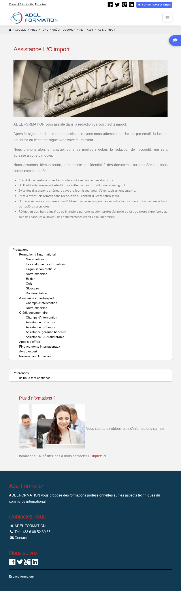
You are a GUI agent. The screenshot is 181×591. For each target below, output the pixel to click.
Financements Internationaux (39, 346)
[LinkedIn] (131, 4)
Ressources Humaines (35, 356)
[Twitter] (117, 4)
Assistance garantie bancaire (46, 332)
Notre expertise (36, 274)
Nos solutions (35, 259)
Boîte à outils (26, 4)
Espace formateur (21, 576)
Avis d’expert (28, 351)
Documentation (36, 293)
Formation (40, 4)
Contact (13, 4)
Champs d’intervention (41, 303)
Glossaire (32, 288)
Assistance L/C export (41, 322)
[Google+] (124, 4)
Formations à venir (156, 4)
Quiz (29, 283)
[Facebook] (110, 4)
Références (21, 373)
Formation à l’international (37, 254)
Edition (30, 278)
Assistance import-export (36, 298)
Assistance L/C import (41, 327)
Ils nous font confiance (35, 378)
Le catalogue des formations (46, 264)
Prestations (39, 30)
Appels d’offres (29, 341)
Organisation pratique (41, 269)
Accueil (20, 30)
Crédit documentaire (67, 30)
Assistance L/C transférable (45, 337)
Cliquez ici (98, 456)
